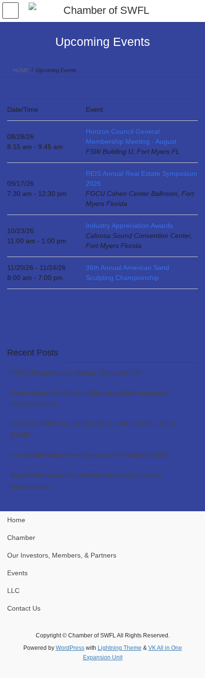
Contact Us (24, 608)
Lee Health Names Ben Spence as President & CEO (88, 455)
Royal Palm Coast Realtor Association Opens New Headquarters (85, 480)
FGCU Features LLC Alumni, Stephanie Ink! (76, 373)
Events (17, 573)
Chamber (21, 537)
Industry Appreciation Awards (129, 225)
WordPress (70, 648)
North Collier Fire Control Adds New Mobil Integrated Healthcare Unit (89, 398)
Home (16, 520)
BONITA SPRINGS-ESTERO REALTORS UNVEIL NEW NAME (92, 429)
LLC (13, 590)
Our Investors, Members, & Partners (61, 555)
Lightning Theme (120, 648)
